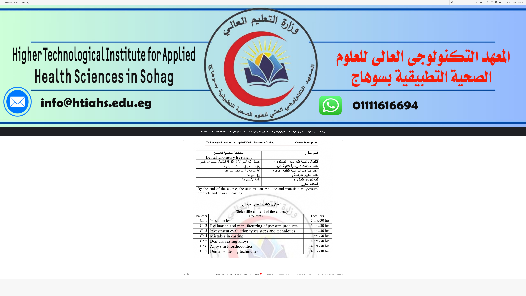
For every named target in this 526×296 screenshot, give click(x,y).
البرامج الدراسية (297, 131)
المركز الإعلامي (279, 131)
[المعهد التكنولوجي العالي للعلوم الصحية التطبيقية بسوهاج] (263, 66)
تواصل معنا (26, 2)
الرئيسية (323, 131)
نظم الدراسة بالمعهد (11, 2)
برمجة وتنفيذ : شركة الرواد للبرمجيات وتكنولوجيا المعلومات (237, 274)
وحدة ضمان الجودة (238, 131)
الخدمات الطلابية (220, 131)
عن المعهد (312, 131)
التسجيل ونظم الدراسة (259, 131)
